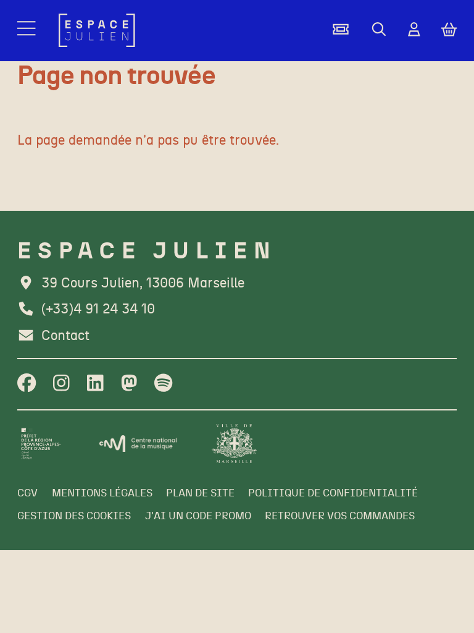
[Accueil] (97, 30)
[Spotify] (163, 384)
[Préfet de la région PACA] (41, 443)
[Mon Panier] (449, 30)
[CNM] (138, 443)
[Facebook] (26, 384)
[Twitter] (129, 384)
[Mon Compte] (414, 30)
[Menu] (27, 31)
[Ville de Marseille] (234, 443)
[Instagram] (61, 384)
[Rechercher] (379, 30)
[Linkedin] (95, 384)
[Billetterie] (340, 30)
